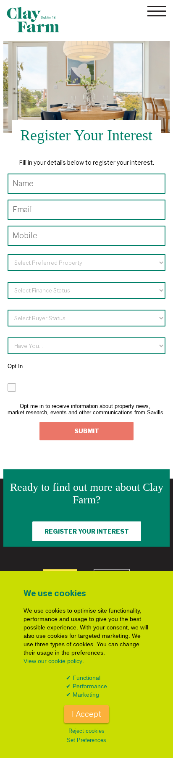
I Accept (86, 714)
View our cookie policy (53, 661)
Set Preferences (86, 740)
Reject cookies (86, 731)
